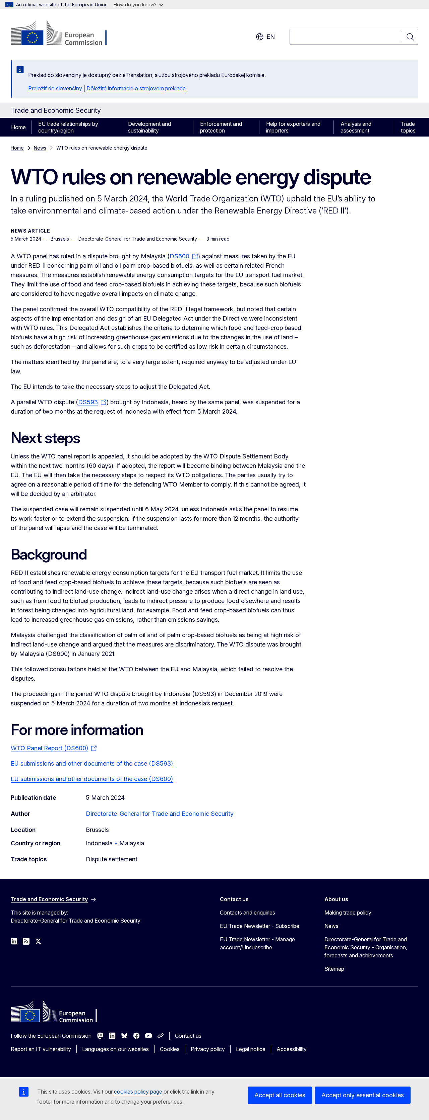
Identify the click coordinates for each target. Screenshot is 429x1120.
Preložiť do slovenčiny (55, 88)
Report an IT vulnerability (41, 1049)
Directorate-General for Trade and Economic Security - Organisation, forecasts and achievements (365, 947)
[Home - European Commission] (65, 33)
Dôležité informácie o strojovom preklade (136, 88)
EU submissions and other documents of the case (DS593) (92, 763)
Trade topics (408, 127)
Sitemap (334, 968)
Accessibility (292, 1049)
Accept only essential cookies (362, 1095)
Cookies (170, 1049)
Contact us (188, 1035)
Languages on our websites (115, 1049)
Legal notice (250, 1049)
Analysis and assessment (356, 127)
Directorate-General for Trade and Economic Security (160, 813)
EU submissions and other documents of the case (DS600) (92, 778)
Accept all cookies (279, 1095)
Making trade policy (347, 912)
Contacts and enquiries (247, 912)
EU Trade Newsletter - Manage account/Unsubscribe (257, 943)
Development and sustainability (149, 127)
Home (18, 127)
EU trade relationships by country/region (68, 127)
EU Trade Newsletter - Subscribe (259, 926)
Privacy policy (208, 1049)
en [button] (270, 36)
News (40, 148)
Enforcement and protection (221, 127)
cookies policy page (138, 1091)
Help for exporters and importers (293, 127)
